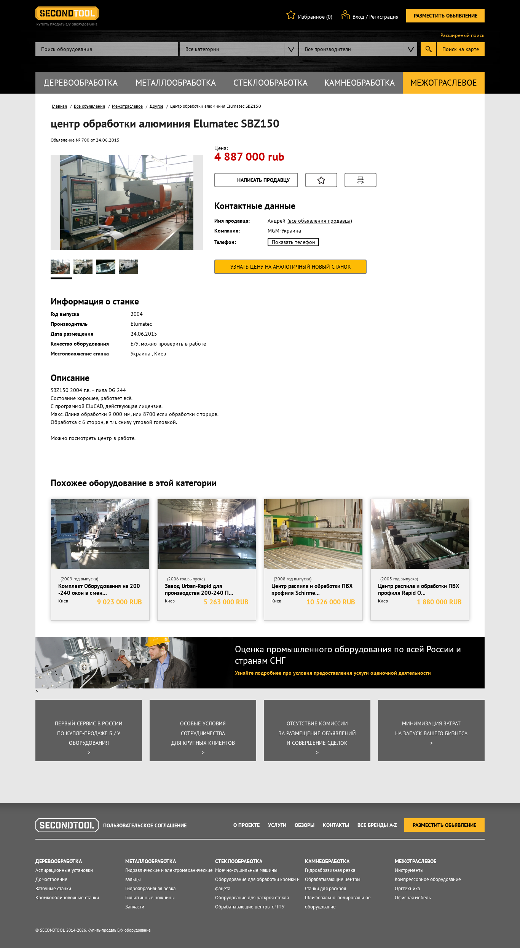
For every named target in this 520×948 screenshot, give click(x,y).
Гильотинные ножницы (150, 897)
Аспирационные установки (64, 870)
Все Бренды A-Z (377, 825)
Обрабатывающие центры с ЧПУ (249, 906)
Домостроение (51, 879)
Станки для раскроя (325, 888)
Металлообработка (176, 82)
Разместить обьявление (445, 15)
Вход (358, 16)
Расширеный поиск (462, 35)
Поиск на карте (460, 49)
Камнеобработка (359, 82)
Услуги (277, 825)
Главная (59, 106)
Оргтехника (407, 888)
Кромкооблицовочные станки (67, 897)
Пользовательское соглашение (145, 825)
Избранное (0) (315, 16)
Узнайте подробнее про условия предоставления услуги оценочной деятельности (333, 672)
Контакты (336, 825)
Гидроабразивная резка (150, 888)
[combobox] (239, 49)
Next (183, 215)
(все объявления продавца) (319, 220)
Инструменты (409, 870)
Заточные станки (53, 888)
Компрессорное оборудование (428, 879)
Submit (428, 49)
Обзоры (304, 825)
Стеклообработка (270, 82)
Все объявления (89, 106)
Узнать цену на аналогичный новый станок (290, 266)
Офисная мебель (413, 897)
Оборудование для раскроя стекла (252, 897)
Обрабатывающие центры (332, 879)
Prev (70, 215)
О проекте (246, 825)
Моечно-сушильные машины (246, 870)
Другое (156, 106)
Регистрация (384, 16)
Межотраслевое (443, 82)
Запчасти (134, 906)
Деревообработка (81, 82)
